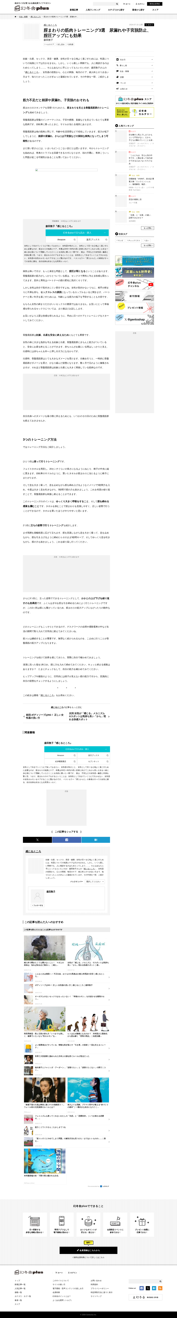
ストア (155, 10)
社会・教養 (23, 17)
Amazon (61, 239)
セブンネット (93, 761)
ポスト (150, 25)
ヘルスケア (50, 44)
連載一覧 (18, 1292)
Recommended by (94, 1186)
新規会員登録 (155, 4)
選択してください (93, 882)
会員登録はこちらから (90, 1250)
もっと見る (147, 228)
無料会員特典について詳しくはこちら (89, 1257)
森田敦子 (51, 891)
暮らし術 (123, 65)
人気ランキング (93, 10)
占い (147, 240)
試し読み (61, 44)
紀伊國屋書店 (60, 761)
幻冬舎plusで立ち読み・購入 (77, 232)
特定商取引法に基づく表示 (101, 1292)
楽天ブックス (93, 239)
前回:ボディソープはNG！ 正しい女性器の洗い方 (45, 716)
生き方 (123, 60)
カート (128, 4)
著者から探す (138, 10)
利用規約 (94, 1284)
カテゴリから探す (116, 10)
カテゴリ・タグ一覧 (23, 1296)
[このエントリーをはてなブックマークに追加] (154, 1289)
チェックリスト (134, 240)
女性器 (70, 44)
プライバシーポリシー (100, 1288)
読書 (122, 77)
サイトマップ (96, 1296)
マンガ (123, 83)
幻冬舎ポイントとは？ (62, 1296)
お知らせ (124, 89)
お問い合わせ (96, 1281)
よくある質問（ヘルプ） (63, 1300)
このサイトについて (61, 1281)
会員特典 (56, 1292)
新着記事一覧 (20, 1284)
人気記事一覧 (20, 1288)
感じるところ (36, 17)
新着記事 (74, 10)
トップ (17, 1281)
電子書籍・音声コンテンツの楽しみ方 (68, 1288)
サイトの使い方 (59, 1284)
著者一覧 (18, 1300)
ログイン (141, 4)
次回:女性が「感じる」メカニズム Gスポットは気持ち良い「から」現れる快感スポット (88, 716)
